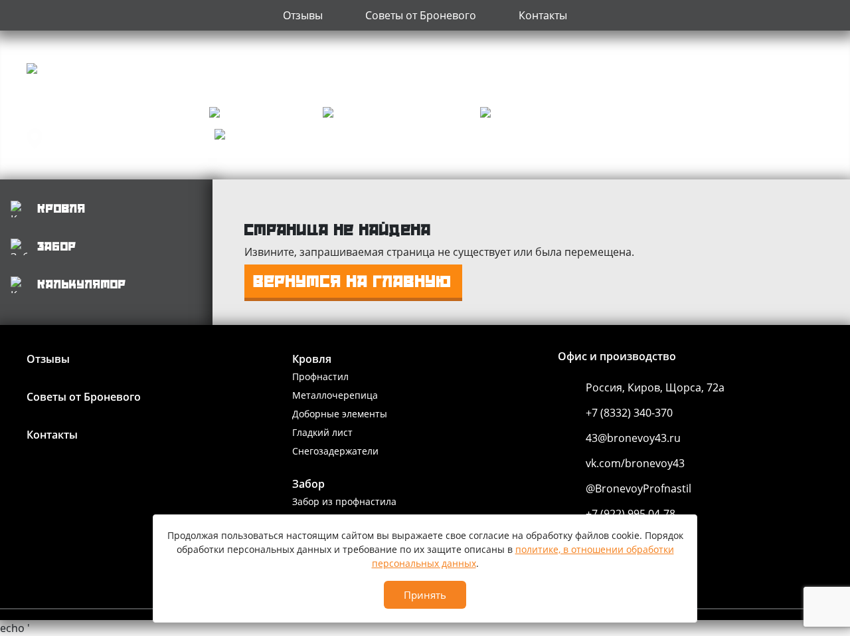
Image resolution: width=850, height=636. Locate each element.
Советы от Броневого (420, 15)
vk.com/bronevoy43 (635, 463)
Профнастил (320, 376)
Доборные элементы (339, 413)
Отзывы (303, 15)
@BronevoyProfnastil (638, 488)
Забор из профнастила (344, 501)
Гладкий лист (322, 432)
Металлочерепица (335, 395)
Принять (425, 594)
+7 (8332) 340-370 (629, 412)
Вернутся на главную (353, 281)
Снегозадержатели (335, 451)
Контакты (543, 15)
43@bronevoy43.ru (633, 438)
